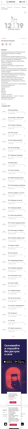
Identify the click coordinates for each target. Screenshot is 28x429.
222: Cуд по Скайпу (13, 283)
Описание (3, 50)
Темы (4, 412)
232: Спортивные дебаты (14, 208)
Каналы (3, 7)
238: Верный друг (12, 162)
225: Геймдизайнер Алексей (15, 260)
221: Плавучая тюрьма (14, 290)
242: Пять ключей (12, 132)
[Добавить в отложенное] (6, 44)
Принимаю (13, 402)
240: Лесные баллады (14, 147)
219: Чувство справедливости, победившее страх (16, 306)
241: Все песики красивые (15, 140)
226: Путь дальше (13, 253)
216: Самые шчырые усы (15, 328)
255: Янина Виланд (13, 110)
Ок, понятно (13, 424)
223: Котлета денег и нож (15, 275)
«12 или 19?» (9, 7)
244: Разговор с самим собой (16, 117)
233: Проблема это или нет (15, 200)
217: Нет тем (11, 320)
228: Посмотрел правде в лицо (16, 238)
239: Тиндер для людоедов (15, 155)
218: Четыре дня (12, 313)
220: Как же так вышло (14, 298)
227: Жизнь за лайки (13, 245)
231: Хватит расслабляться (15, 215)
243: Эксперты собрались (15, 125)
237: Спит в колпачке (13, 170)
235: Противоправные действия (16, 185)
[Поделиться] (10, 44)
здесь (9, 422)
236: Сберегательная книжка (15, 177)
